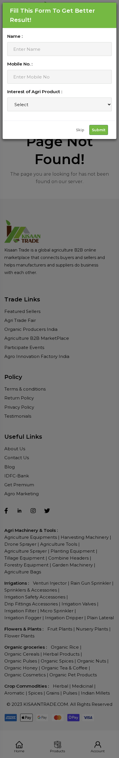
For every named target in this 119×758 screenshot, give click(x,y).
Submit (98, 130)
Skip (80, 130)
